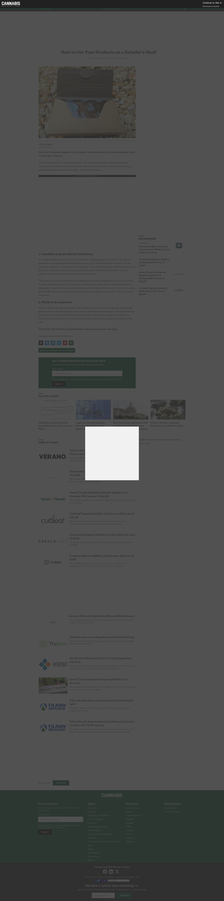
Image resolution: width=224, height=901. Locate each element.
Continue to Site (212, 3)
